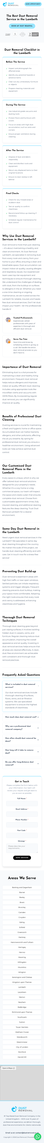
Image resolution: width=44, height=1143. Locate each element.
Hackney (22, 937)
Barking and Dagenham (22, 887)
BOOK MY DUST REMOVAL (22, 26)
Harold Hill (22, 1057)
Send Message (22, 857)
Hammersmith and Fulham (22, 942)
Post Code (22, 830)
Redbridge (22, 1007)
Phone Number (22, 820)
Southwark (22, 1017)
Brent (22, 902)
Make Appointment (33, 4)
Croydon (22, 917)
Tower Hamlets (22, 1027)
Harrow (22, 952)
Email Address (22, 809)
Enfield (22, 927)
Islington (22, 972)
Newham (22, 1002)
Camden (22, 912)
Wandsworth (22, 1037)
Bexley (22, 897)
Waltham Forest (22, 1032)
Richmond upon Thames (22, 1012)
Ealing (22, 922)
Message (22, 841)
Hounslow (22, 967)
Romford (22, 1052)
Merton (22, 997)
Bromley (22, 907)
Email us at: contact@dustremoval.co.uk (22, 1133)
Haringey (22, 947)
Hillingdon (22, 962)
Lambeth (22, 987)
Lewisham (22, 992)
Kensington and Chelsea (22, 977)
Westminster (22, 1042)
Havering (22, 957)
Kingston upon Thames (22, 982)
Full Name (22, 799)
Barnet (22, 892)
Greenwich (22, 932)
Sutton (22, 1022)
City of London (22, 1047)
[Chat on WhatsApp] (37, 1136)
